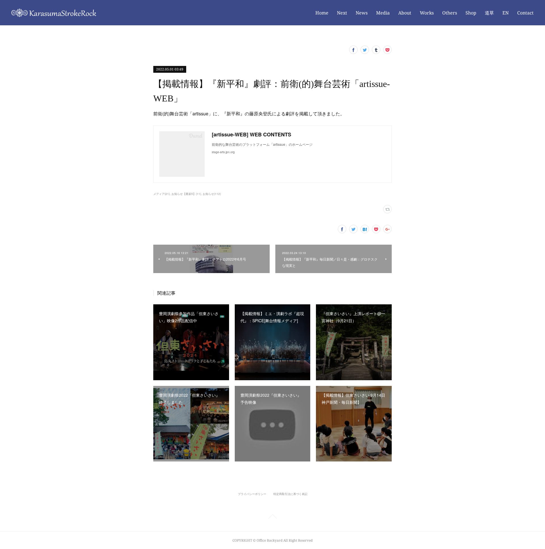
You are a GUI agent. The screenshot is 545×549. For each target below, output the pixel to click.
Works (427, 13)
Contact (525, 13)
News (362, 13)
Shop (471, 13)
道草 (489, 13)
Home (321, 13)
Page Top (272, 517)
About (404, 13)
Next (342, 13)
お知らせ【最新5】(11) (186, 194)
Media (383, 13)
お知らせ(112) (212, 194)
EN (505, 13)
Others (449, 13)
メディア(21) (161, 194)
